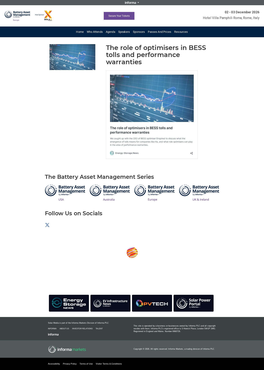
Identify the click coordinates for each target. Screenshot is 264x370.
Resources (181, 31)
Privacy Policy (70, 363)
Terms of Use (86, 363)
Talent (99, 329)
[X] (47, 225)
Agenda (110, 31)
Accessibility (54, 363)
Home (80, 31)
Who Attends (95, 31)
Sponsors (139, 31)
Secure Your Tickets (119, 15)
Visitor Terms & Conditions (109, 363)
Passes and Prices (159, 31)
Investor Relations (82, 329)
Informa (52, 329)
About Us (64, 329)
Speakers (124, 31)
